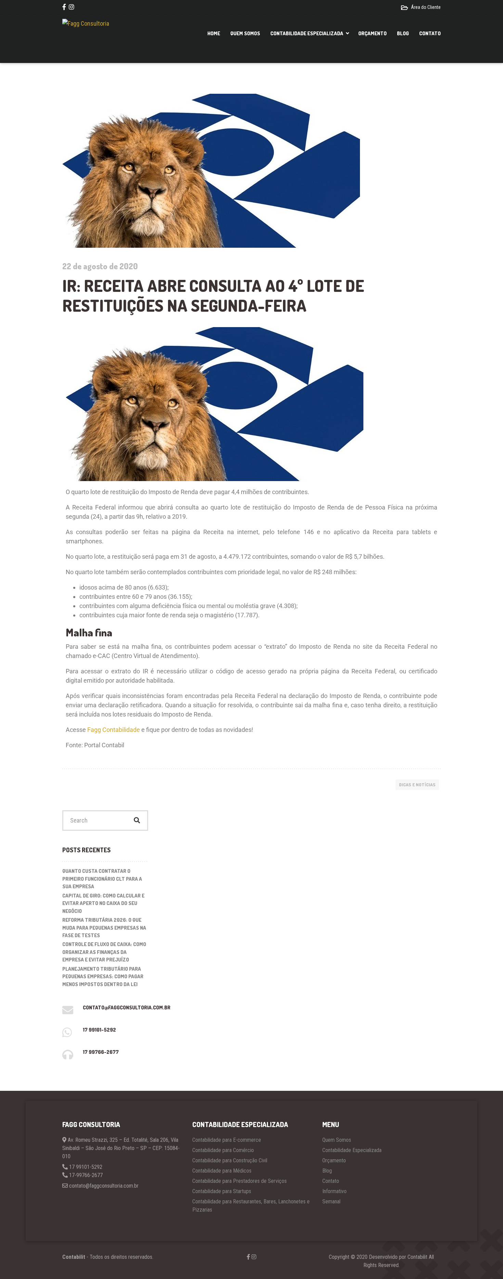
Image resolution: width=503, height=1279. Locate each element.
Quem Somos (245, 33)
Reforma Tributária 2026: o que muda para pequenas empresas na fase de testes (104, 928)
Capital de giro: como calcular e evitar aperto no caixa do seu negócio (103, 903)
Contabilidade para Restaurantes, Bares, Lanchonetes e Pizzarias (251, 1205)
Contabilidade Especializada (306, 33)
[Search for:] (105, 820)
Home (213, 33)
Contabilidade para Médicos (222, 1170)
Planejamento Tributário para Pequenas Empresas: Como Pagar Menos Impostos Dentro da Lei (102, 976)
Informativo (334, 1191)
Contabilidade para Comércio (223, 1150)
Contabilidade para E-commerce (226, 1140)
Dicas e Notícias (417, 784)
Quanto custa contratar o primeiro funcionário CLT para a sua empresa (102, 879)
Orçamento (372, 33)
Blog (403, 33)
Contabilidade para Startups (221, 1191)
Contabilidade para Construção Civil (229, 1160)
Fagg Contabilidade (113, 729)
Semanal (331, 1201)
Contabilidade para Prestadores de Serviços (239, 1181)
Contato (430, 33)
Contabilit (73, 1257)
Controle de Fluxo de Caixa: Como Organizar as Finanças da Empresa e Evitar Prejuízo (104, 952)
